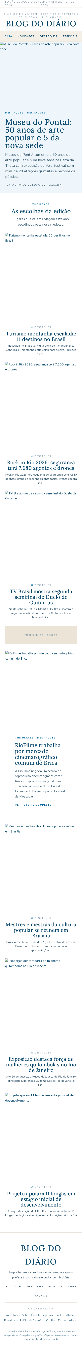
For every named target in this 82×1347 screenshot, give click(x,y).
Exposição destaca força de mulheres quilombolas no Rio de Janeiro (41, 1064)
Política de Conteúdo (32, 1320)
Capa (8, 36)
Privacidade (11, 1320)
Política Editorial (65, 1315)
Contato (36, 1315)
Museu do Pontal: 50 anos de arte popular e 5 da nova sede (38, 133)
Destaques (48, 36)
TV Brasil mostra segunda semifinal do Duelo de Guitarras (41, 597)
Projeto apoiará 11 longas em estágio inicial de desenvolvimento (41, 1199)
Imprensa (48, 1315)
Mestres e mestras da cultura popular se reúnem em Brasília (41, 930)
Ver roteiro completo (33, 804)
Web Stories (13, 1315)
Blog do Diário (41, 23)
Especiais (70, 36)
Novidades (26, 36)
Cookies (51, 1320)
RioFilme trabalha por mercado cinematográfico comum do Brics (38, 754)
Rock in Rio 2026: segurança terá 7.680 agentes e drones (41, 465)
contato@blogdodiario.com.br (41, 1339)
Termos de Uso (67, 1320)
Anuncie (41, 1295)
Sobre (71, 1286)
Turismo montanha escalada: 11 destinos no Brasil (41, 336)
